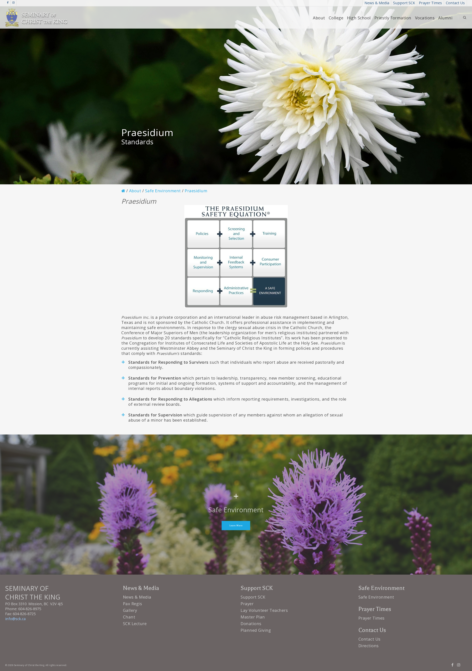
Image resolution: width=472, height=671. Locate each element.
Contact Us (369, 639)
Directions (368, 645)
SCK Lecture (135, 623)
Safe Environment (376, 596)
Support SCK (253, 596)
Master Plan (253, 616)
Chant (129, 616)
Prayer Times (371, 617)
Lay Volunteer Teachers (264, 610)
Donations (251, 623)
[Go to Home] (123, 191)
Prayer (247, 603)
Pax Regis (132, 603)
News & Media (137, 596)
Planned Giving (256, 630)
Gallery (130, 610)
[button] (236, 525)
